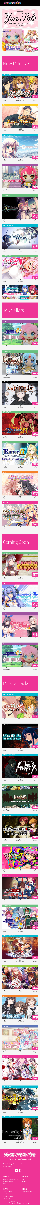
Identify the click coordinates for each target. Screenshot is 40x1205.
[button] (36, 290)
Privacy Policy (25, 1203)
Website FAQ (7, 1191)
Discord (24, 1181)
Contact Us (6, 1198)
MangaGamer (12, 3)
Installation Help (8, 1194)
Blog (23, 1179)
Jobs (4, 1184)
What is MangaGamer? (10, 1179)
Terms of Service (16, 1203)
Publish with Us (8, 1181)
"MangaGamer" (20, 1156)
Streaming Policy (8, 1196)
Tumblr (24, 1170)
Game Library (26, 1194)
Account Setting (27, 1191)
